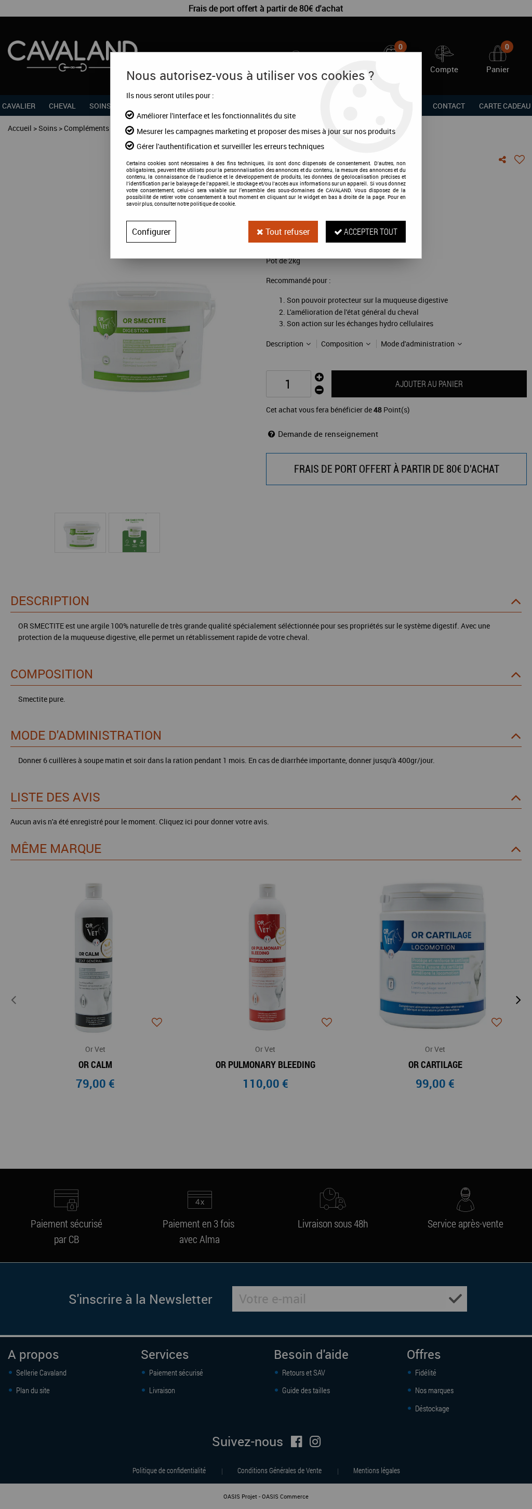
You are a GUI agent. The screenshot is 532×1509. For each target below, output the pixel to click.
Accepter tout (369, 231)
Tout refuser (286, 231)
